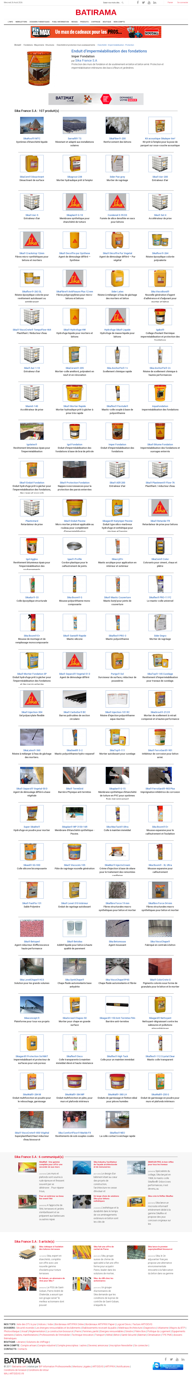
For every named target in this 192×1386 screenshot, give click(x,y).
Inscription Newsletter (121, 1345)
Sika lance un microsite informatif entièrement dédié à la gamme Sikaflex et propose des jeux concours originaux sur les (159, 1213)
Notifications (123, 1366)
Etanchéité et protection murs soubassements (76, 45)
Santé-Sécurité (128, 1334)
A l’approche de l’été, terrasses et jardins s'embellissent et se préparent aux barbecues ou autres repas (52, 1212)
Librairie (21, 1342)
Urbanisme (162, 1327)
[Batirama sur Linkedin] (154, 2)
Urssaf (24, 1331)
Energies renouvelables (112, 1331)
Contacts (22, 1349)
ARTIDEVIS (98, 1366)
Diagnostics (150, 1327)
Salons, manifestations (26, 1334)
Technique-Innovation (82, 1334)
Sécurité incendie (25, 1327)
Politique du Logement (158, 1331)
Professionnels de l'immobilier (55, 1334)
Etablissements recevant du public (99, 1327)
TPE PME (167, 1334)
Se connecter (141, 1345)
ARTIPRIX (110, 1366)
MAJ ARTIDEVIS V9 (14, 1373)
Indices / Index (45, 1324)
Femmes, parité (90, 1331)
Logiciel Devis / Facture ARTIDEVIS (134, 1324)
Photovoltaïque (11, 1331)
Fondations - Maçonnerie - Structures (39, 45)
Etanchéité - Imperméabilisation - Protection (116, 45)
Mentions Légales (82, 1366)
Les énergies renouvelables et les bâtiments (58, 1327)
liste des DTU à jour (27, 1324)
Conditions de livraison (15, 1370)
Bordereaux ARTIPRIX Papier (100, 1324)
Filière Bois (140, 1331)
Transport (100, 1334)
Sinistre (129, 1331)
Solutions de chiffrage (38, 1342)
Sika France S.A (86, 60)
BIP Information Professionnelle (55, 1366)
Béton (117, 1334)
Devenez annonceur (98, 1345)
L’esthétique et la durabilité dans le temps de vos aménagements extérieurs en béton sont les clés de (106, 1214)
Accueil (17, 45)
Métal (109, 1334)
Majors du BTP (177, 1327)
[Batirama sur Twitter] (143, 2)
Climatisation (154, 1334)
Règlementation (37, 1331)
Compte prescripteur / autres (72, 1345)
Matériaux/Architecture (130, 1327)
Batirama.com (19, 1366)
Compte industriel (47, 1345)
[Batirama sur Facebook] (137, 2)
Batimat (142, 1334)
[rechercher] (123, 2)
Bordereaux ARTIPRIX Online (69, 1324)
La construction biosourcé (60, 1331)
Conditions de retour (38, 1370)
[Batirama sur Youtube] (149, 2)
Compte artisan (28, 1345)
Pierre (78, 1331)
